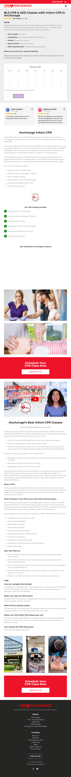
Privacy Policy (35, 749)
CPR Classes (35, 717)
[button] (15, 18)
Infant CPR (36, 722)
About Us (35, 736)
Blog (35, 744)
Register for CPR (35, 372)
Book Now (18, 96)
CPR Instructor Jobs (35, 740)
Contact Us (35, 742)
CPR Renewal (36, 724)
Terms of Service (35, 747)
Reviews (35, 738)
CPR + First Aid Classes (35, 720)
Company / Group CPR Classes (35, 726)
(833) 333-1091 (57, 2)
